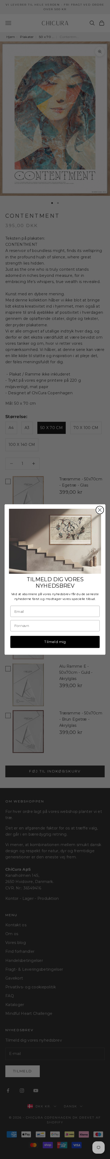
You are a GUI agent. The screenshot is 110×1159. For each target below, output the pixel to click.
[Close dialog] (100, 510)
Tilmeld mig (55, 642)
